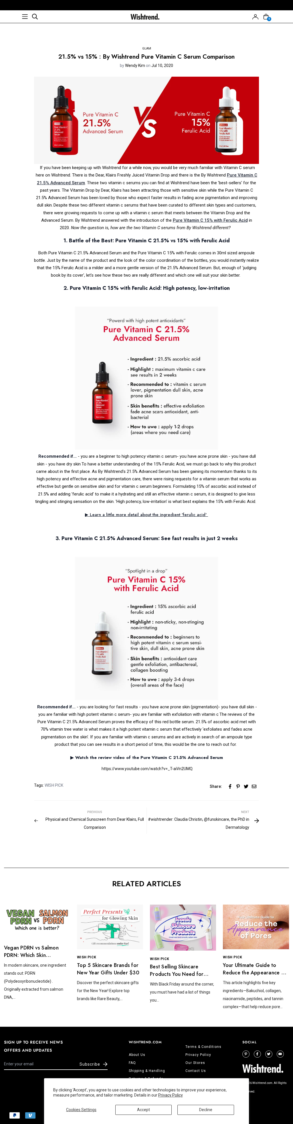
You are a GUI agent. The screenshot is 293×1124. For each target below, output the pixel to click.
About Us (137, 1055)
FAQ (132, 1063)
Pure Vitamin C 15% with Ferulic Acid (210, 220)
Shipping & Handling (147, 1071)
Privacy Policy (170, 1095)
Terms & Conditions (203, 1047)
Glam (146, 48)
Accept (143, 1109)
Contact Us (195, 1071)
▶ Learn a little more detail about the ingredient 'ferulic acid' (146, 515)
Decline (205, 1109)
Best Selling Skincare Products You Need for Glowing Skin (176, 974)
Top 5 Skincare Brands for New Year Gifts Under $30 (108, 969)
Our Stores (195, 1063)
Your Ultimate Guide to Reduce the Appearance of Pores (254, 973)
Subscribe (90, 1064)
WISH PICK (54, 785)
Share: (216, 786)
